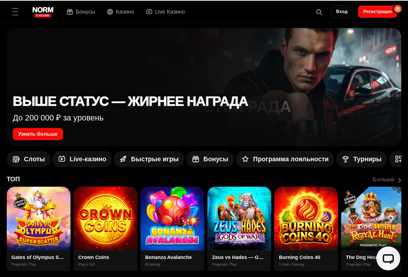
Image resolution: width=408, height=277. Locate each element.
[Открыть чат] (388, 258)
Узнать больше (38, 134)
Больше (387, 179)
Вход (341, 11)
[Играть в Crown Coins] (105, 218)
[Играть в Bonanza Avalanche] (172, 218)
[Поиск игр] (318, 11)
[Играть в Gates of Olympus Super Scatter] (38, 218)
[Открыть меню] (15, 11)
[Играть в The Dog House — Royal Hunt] (373, 218)
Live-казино (88, 159)
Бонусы (215, 159)
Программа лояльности (291, 159)
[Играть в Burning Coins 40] (306, 218)
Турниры (367, 159)
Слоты (34, 159)
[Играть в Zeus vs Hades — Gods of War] (239, 218)
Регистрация (377, 11)
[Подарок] (398, 9)
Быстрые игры (155, 159)
